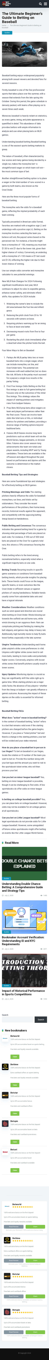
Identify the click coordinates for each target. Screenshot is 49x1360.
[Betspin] (5, 1126)
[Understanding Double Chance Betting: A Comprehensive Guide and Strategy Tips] (24, 863)
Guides (7, 33)
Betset (13, 1149)
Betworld (14, 1036)
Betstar (14, 1093)
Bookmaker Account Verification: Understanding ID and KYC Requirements (23, 941)
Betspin (14, 1121)
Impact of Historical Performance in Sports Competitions (23, 992)
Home (4, 25)
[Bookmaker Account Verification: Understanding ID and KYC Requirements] (24, 917)
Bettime (14, 1064)
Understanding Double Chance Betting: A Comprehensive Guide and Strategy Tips (22, 887)
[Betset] (5, 1154)
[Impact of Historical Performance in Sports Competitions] (24, 970)
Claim (15, 1057)
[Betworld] (5, 1041)
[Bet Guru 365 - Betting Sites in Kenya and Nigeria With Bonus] (6, 3)
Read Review (13, 1227)
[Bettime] (5, 1069)
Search (5, 1015)
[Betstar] (5, 1097)
